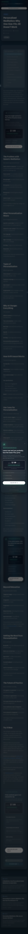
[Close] (25, 444)
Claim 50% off (13, 483)
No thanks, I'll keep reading (14, 490)
